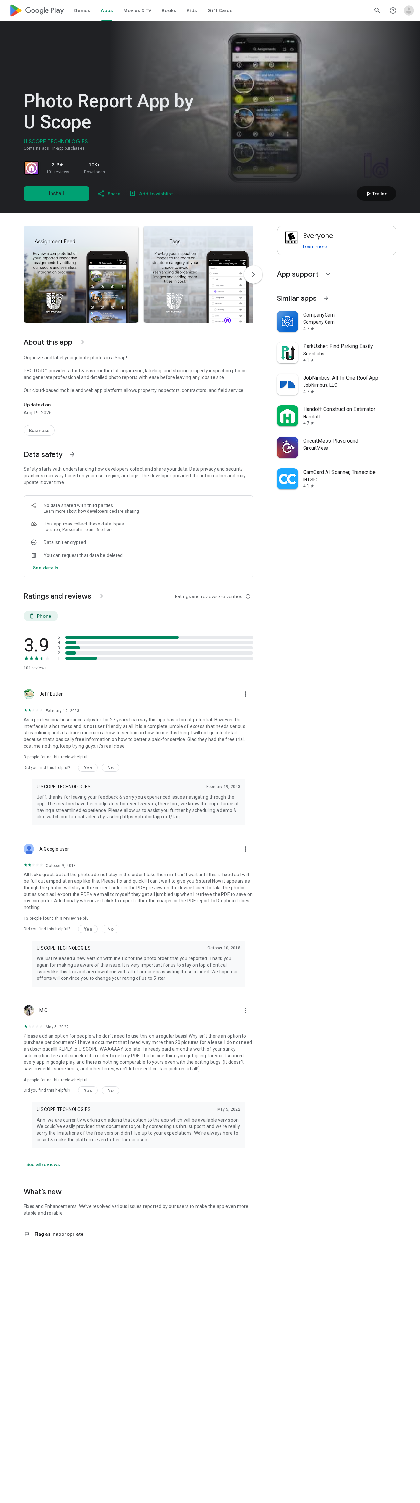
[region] (115, 168)
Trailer (376, 193)
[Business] (39, 430)
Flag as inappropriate (54, 1234)
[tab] (82, 10)
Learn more (54, 511)
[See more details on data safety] (46, 568)
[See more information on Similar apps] (326, 298)
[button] (81, 274)
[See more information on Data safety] (72, 454)
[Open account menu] (409, 10)
